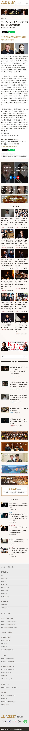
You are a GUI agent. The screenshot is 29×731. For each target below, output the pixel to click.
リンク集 (4, 655)
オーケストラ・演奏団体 (8, 661)
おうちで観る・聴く (7, 618)
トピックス (5, 581)
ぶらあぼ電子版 (6, 640)
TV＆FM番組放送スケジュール (9, 627)
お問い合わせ (5, 704)
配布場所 (4, 643)
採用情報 (4, 698)
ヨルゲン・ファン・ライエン (9, 156)
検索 (25, 356)
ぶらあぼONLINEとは (8, 666)
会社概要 (4, 692)
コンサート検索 (6, 613)
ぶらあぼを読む (6, 637)
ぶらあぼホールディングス (8, 695)
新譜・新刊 (5, 590)
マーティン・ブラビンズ (8, 154)
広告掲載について (6, 672)
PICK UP (13, 27)
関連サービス (5, 684)
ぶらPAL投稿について (7, 649)
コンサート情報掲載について (9, 669)
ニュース (4, 575)
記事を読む (4, 572)
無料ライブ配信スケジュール (9, 621)
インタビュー (5, 587)
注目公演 (4, 584)
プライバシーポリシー (7, 679)
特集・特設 (4, 601)
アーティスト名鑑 (6, 632)
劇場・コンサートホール (8, 658)
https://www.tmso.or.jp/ (9, 146)
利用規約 (4, 675)
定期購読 (4, 646)
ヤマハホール (5, 608)
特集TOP (4, 604)
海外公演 (4, 593)
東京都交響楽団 (22, 156)
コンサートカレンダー (8, 567)
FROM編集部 (5, 596)
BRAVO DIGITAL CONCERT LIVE (10, 687)
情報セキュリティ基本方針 (8, 701)
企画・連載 (5, 578)
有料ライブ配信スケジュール (9, 624)
